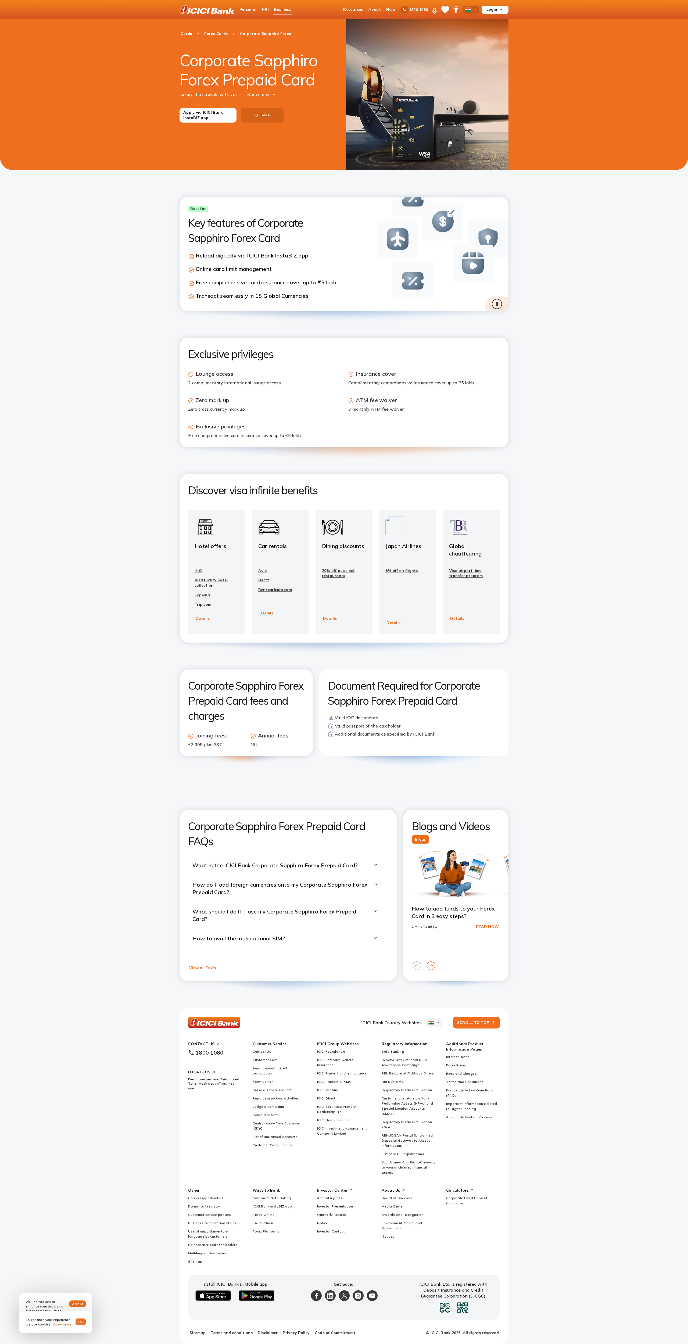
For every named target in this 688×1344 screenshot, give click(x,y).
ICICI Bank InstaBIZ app (272, 1206)
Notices (388, 1236)
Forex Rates (456, 1065)
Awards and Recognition (403, 1215)
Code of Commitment (335, 1332)
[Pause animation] (497, 304)
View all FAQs (202, 967)
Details (203, 618)
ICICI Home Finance (333, 1120)
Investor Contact (331, 1231)
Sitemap (195, 1261)
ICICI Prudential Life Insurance (342, 1073)
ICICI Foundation (331, 1051)
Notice (322, 1223)
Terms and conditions (232, 1332)
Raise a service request (272, 1090)
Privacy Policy (296, 1332)
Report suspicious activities (276, 1098)
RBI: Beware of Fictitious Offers (408, 1073)
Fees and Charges (461, 1073)
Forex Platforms (266, 1231)
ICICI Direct (326, 1098)
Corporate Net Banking (272, 1198)
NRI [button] (265, 9)
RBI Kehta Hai (393, 1082)
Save (265, 115)
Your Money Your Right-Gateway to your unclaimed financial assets (408, 1167)
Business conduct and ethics (212, 1223)
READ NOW (487, 926)
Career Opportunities (205, 1198)
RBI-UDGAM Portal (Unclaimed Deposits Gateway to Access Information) (407, 1140)
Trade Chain (263, 1223)
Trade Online (263, 1215)
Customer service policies (209, 1215)
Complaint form (266, 1115)
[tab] (420, 839)
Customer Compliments (272, 1145)
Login (491, 9)
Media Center (393, 1206)
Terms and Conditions (464, 1082)
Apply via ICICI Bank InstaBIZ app (203, 115)
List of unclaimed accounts (275, 1137)
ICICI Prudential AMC (334, 1082)
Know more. (62, 1324)
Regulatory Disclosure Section (407, 1090)
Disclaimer (268, 1332)
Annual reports (329, 1198)
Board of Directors (397, 1198)
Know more (259, 94)
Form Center (263, 1082)
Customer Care (265, 1060)
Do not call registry (204, 1206)
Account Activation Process (469, 1117)
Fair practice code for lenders (212, 1245)
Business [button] (282, 9)
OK (80, 1322)
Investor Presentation (335, 1206)
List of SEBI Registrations (403, 1154)
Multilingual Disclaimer (207, 1253)
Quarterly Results (331, 1215)
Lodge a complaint (268, 1107)
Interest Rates (458, 1057)
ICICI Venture (327, 1090)
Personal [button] (247, 9)
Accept (77, 1304)
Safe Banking (393, 1051)
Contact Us (262, 1051)
